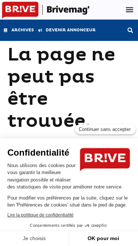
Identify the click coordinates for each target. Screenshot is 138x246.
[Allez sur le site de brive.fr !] (20, 10)
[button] (130, 10)
